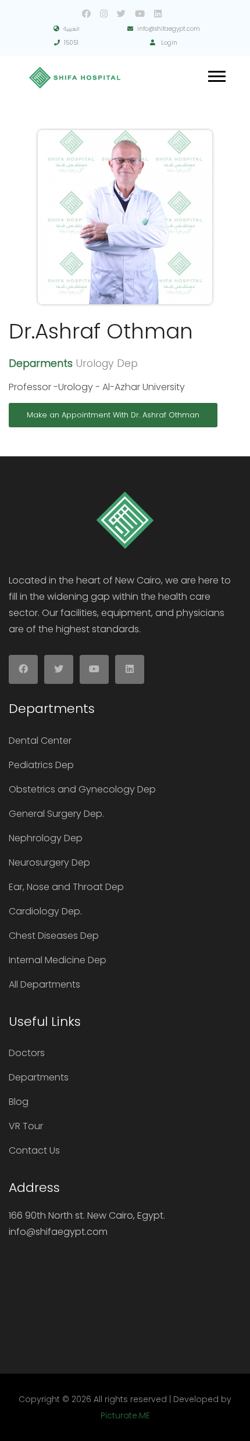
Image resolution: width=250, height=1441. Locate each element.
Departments (39, 1077)
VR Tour (26, 1126)
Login (168, 42)
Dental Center (40, 740)
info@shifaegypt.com (168, 28)
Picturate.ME (125, 1415)
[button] (216, 74)
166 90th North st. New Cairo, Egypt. (87, 1215)
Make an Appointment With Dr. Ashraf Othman (113, 415)
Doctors (27, 1053)
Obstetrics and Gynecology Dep (82, 789)
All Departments (44, 984)
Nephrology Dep (46, 838)
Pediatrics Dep (41, 765)
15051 (71, 42)
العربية (71, 28)
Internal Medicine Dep (57, 960)
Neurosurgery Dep (49, 862)
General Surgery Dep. (56, 813)
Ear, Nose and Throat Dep (66, 887)
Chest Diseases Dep (54, 935)
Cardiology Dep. (45, 911)
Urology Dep (107, 363)
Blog (18, 1101)
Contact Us (34, 1150)
